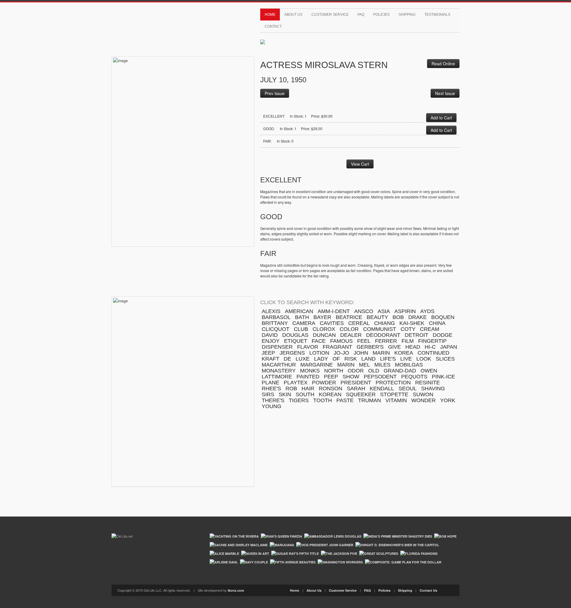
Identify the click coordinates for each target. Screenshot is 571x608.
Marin (345, 365)
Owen (429, 371)
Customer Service (330, 14)
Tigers (299, 400)
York (447, 400)
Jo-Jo (341, 353)
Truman (369, 400)
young (271, 406)
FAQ (360, 14)
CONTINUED (433, 353)
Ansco (363, 311)
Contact (273, 26)
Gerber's (370, 347)
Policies (381, 14)
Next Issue (445, 93)
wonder (423, 400)
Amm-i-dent (334, 311)
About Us (293, 14)
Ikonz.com (236, 590)
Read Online (443, 64)
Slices (445, 359)
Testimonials (437, 14)
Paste (345, 400)
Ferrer (386, 341)
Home (270, 14)
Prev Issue (275, 93)
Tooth (322, 400)
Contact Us (428, 590)
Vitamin (396, 400)
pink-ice (443, 377)
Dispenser (277, 347)
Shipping (407, 14)
